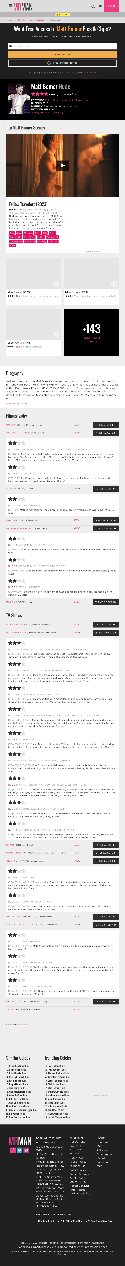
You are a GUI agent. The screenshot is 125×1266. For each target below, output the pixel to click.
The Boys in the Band (18, 432)
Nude (12, 245)
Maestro (11, 425)
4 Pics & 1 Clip (105, 488)
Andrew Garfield (58, 1091)
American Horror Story (20, 924)
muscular (53, 241)
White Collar (13, 1001)
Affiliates (102, 1150)
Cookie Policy (78, 1170)
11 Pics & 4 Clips (105, 528)
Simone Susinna (58, 1073)
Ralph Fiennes (18, 1084)
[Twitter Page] (19, 1150)
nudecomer (16, 241)
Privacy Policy (69, 72)
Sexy (18, 233)
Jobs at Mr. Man (103, 1164)
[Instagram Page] (26, 1150)
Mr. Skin (102, 1158)
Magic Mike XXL (14, 520)
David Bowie (18, 1073)
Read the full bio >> (16, 403)
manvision (30, 241)
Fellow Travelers (16, 632)
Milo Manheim (57, 1106)
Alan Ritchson (57, 1099)
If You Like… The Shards (49, 1161)
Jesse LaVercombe (59, 1117)
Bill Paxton (17, 1113)
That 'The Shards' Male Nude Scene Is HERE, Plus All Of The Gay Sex (49, 1181)
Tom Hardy (17, 1088)
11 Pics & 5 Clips (105, 861)
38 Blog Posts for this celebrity (47, 112)
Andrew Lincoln (19, 1106)
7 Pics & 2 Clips (105, 432)
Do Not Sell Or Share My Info (78, 1180)
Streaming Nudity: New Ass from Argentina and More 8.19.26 (50, 1169)
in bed (40, 237)
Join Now (111, 6)
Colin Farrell (17, 1069)
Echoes (10, 845)
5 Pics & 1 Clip (105, 1001)
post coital (29, 237)
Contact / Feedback (76, 1148)
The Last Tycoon (15, 916)
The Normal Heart (16, 528)
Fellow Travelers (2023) (28, 204)
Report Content (79, 1185)
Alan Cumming (19, 1102)
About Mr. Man (103, 1144)
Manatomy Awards (47, 1142)
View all (24, 1024)
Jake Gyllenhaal (19, 1077)
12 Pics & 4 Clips (104, 924)
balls (37, 233)
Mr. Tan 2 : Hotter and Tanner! (49, 1156)
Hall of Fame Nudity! (56, 100)
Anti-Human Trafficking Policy (80, 1191)
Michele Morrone (58, 1095)
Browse (21, 20)
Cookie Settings (79, 1174)
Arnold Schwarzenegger (23, 1110)
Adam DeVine (18, 1095)
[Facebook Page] (13, 1150)
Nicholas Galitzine (59, 1077)
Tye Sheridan (57, 1069)
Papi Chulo (12, 488)
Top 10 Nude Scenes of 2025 (49, 1148)
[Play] (62, 165)
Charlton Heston (19, 1117)
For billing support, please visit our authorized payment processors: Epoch (62, 1247)
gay (12, 233)
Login (100, 6)
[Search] (93, 6)
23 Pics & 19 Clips (105, 632)
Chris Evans (56, 1084)
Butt (45, 233)
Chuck (9, 1009)
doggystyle (15, 237)
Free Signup (62, 54)
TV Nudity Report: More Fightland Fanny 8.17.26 (50, 1190)
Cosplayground (106, 1154)
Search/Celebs (37, 20)
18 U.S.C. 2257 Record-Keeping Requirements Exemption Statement (62, 1242)
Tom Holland (56, 1066)
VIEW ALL (102, 1220)
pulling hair (53, 237)
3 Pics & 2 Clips (105, 852)
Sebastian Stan (19, 1066)
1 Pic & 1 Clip (105, 425)
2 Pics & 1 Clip (105, 845)
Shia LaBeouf (57, 1088)
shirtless (28, 233)
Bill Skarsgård (19, 1099)
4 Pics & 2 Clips (105, 520)
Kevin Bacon (18, 1080)
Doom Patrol (13, 852)
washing (41, 241)
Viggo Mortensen (20, 1091)
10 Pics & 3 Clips (105, 602)
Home (11, 20)
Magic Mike (12, 602)
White (72, 100)
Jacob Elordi (56, 1102)
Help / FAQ (76, 1157)
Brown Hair (82, 100)
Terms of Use (89, 72)
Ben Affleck (56, 1110)
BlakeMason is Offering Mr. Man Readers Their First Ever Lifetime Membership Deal (49, 1201)
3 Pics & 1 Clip (105, 916)
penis (52, 233)
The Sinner (12, 861)
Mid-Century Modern (18, 624)
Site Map (75, 1153)
